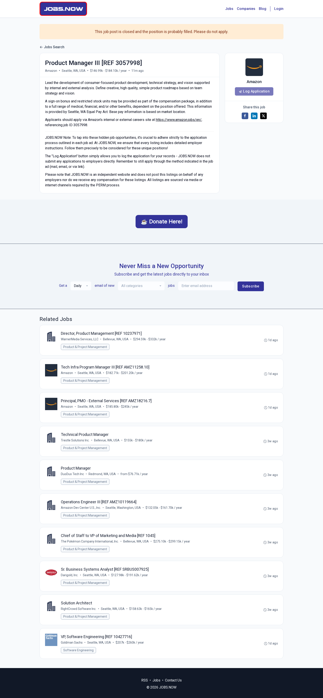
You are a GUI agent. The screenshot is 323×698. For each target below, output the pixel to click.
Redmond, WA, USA (102, 474)
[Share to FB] (245, 116)
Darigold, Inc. (69, 575)
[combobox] (81, 285)
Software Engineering (78, 650)
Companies (246, 9)
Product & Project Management (85, 347)
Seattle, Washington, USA (123, 507)
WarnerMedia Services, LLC (79, 339)
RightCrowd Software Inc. (78, 609)
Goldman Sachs (72, 642)
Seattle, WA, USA (73, 70)
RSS (144, 680)
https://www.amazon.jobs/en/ (178, 120)
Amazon (51, 70)
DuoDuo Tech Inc (72, 474)
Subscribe (250, 286)
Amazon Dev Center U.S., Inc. (81, 507)
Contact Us (173, 680)
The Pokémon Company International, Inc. (90, 541)
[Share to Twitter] (263, 116)
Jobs (229, 9)
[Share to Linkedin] (254, 116)
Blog (262, 9)
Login (278, 9)
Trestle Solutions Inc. (75, 440)
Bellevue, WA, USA (116, 339)
